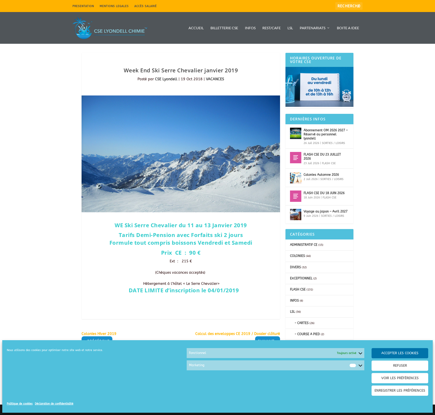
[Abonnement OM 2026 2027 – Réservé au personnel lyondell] (295, 133)
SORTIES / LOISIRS (333, 143)
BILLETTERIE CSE (224, 28)
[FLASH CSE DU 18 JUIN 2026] (295, 196)
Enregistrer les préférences (400, 390)
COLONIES (297, 256)
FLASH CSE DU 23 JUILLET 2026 (322, 157)
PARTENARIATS (312, 28)
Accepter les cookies (399, 353)
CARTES (303, 323)
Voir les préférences (400, 378)
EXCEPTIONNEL (301, 278)
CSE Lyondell (166, 79)
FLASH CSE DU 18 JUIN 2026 (324, 193)
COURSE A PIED (308, 334)
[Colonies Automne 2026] (295, 177)
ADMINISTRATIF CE (303, 245)
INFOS (250, 28)
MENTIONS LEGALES (114, 6)
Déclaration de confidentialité (54, 403)
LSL (290, 28)
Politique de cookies (20, 403)
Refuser (400, 366)
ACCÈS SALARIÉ (145, 6)
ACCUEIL (196, 28)
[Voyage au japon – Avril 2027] (295, 214)
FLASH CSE (329, 163)
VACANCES (215, 79)
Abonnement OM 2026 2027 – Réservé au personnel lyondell (326, 134)
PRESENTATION (83, 6)
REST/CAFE (271, 28)
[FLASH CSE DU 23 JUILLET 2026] (295, 157)
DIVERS (295, 267)
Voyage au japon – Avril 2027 (326, 211)
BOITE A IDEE (348, 28)
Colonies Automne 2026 (321, 175)
